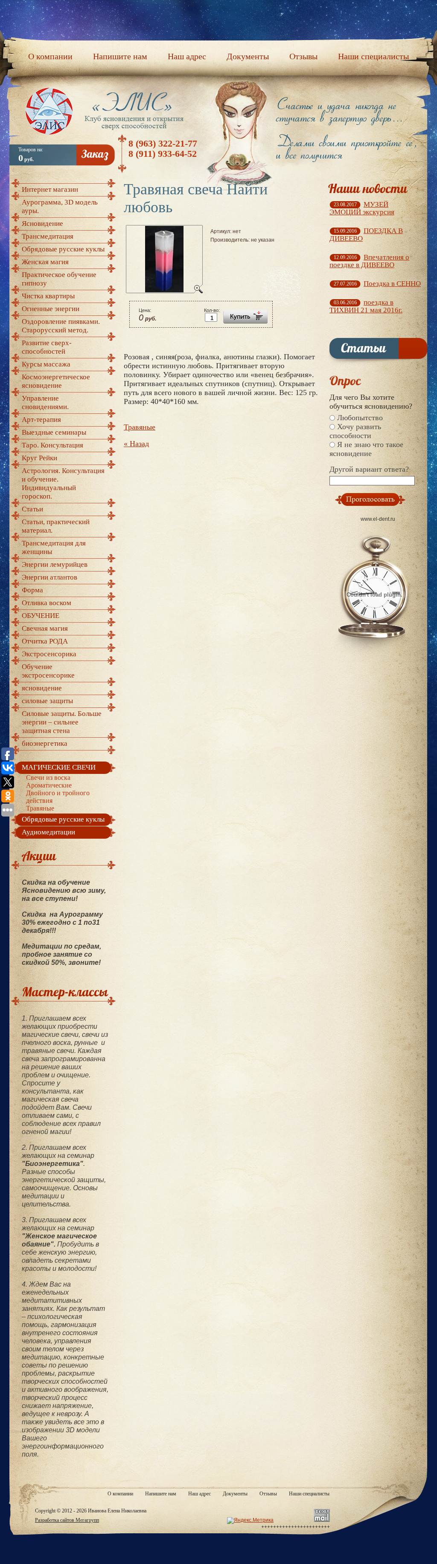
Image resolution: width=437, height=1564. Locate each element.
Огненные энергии (50, 309)
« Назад (136, 443)
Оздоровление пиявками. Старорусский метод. (61, 325)
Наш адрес (199, 1494)
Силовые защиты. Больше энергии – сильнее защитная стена (62, 722)
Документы (235, 1494)
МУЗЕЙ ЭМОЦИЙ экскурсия (361, 208)
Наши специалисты (309, 1494)
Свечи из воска (48, 777)
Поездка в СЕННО (392, 284)
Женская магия (45, 262)
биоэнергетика (44, 743)
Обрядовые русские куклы (63, 249)
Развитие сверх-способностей (47, 347)
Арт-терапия (41, 420)
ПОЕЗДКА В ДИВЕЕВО (366, 234)
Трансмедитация (47, 236)
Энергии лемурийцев (54, 564)
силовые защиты (47, 701)
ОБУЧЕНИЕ (40, 616)
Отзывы (268, 1494)
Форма (32, 590)
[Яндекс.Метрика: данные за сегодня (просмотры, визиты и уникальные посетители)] (250, 1520)
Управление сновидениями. (45, 402)
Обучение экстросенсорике (48, 671)
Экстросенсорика (49, 654)
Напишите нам (160, 1494)
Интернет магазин (50, 189)
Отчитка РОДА (45, 641)
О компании (120, 1494)
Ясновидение (42, 223)
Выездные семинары (54, 432)
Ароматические (49, 785)
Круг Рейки (39, 458)
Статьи (32, 509)
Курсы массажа (46, 364)
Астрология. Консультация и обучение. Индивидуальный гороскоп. (63, 483)
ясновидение (42, 688)
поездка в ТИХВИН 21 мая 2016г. (365, 306)
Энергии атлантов (49, 577)
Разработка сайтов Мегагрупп (67, 1520)
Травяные (139, 427)
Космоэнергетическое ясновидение (56, 381)
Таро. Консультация (52, 445)
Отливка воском (46, 603)
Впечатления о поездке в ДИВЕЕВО (369, 261)
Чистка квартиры (48, 296)
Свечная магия (45, 628)
